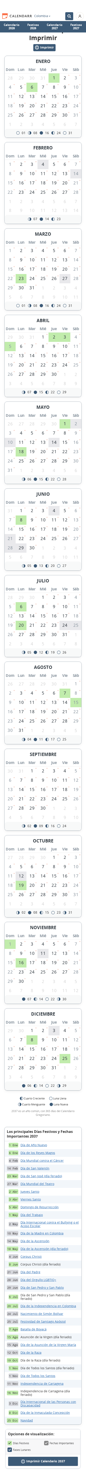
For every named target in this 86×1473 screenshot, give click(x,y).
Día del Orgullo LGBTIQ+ (38, 1280)
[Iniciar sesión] (80, 16)
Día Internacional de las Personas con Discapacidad (48, 1403)
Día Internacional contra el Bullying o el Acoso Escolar (50, 1224)
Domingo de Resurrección (40, 1207)
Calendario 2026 (11, 26)
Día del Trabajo (32, 1215)
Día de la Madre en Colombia (42, 1233)
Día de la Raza (31, 1352)
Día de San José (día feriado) (41, 1176)
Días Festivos (21, 1443)
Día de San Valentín (35, 1168)
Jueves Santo (30, 1191)
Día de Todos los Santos (38, 1376)
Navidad (27, 1420)
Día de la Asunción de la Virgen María (48, 1345)
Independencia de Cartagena (42, 1383)
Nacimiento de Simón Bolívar (42, 1314)
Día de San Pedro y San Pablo (42, 1287)
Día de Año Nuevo (34, 1145)
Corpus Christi (31, 1256)
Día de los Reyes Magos (38, 1153)
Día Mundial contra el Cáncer (42, 1160)
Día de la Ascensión (35, 1241)
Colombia (41, 16)
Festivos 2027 (76, 26)
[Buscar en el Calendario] (69, 16)
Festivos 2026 (33, 26)
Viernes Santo (31, 1199)
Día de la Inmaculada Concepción (45, 1412)
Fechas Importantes (62, 1443)
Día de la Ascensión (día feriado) (44, 1249)
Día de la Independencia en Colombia (48, 1306)
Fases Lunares (22, 1449)
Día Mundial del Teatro (37, 1184)
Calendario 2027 (54, 26)
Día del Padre (30, 1272)
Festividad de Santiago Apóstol (43, 1321)
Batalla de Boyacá (34, 1329)
